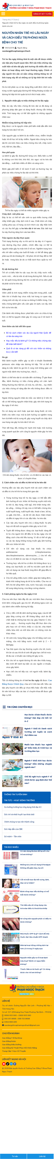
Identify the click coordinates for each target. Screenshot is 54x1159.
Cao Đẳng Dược (9, 1041)
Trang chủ (6, 20)
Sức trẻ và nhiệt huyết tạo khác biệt (19, 814)
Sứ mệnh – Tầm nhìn (12, 836)
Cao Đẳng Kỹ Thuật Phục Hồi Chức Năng (19, 1048)
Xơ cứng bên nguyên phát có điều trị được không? (35, 920)
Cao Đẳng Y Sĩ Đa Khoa (12, 1038)
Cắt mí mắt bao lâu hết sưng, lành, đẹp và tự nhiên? (34, 881)
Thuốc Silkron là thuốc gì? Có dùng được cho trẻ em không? (35, 970)
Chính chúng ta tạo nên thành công (19, 822)
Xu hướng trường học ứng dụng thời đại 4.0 (22, 807)
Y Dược (15, 20)
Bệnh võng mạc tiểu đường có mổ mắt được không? (34, 893)
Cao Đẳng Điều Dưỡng (11, 1044)
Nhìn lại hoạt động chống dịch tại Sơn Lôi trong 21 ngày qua (34, 947)
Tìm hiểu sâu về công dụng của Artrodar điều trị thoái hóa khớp (33, 906)
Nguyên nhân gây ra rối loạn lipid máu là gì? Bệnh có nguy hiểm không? (34, 961)
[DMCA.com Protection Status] (27, 994)
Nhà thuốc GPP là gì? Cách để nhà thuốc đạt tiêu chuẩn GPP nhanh (34, 935)
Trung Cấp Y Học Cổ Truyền (14, 1051)
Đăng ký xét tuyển (42, 14)
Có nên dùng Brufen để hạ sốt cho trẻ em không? (34, 852)
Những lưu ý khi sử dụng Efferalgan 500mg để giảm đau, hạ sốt (35, 866)
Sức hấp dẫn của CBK (13, 829)
